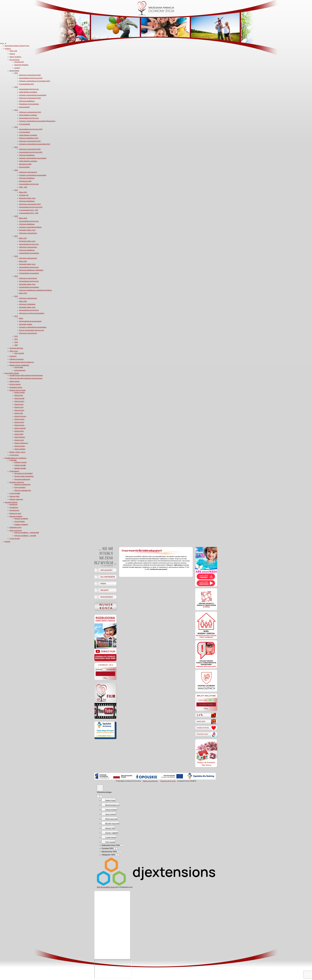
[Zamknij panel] (101, 796)
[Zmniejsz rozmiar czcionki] (114, 848)
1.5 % (200, 715)
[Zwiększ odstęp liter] (118, 855)
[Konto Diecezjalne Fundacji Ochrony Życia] (105, 606)
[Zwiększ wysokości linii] (120, 852)
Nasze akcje (201, 721)
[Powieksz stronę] (123, 845)
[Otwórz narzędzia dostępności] (100, 788)
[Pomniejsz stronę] (121, 845)
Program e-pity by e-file (168, 781)
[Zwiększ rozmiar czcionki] (116, 848)
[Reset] (98, 796)
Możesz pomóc (203, 728)
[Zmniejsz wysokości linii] (118, 852)
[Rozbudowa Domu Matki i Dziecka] (105, 661)
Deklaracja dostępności (150, 781)
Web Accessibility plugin (106, 887)
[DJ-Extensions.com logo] (156, 885)
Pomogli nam (202, 734)
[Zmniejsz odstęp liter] (116, 855)
